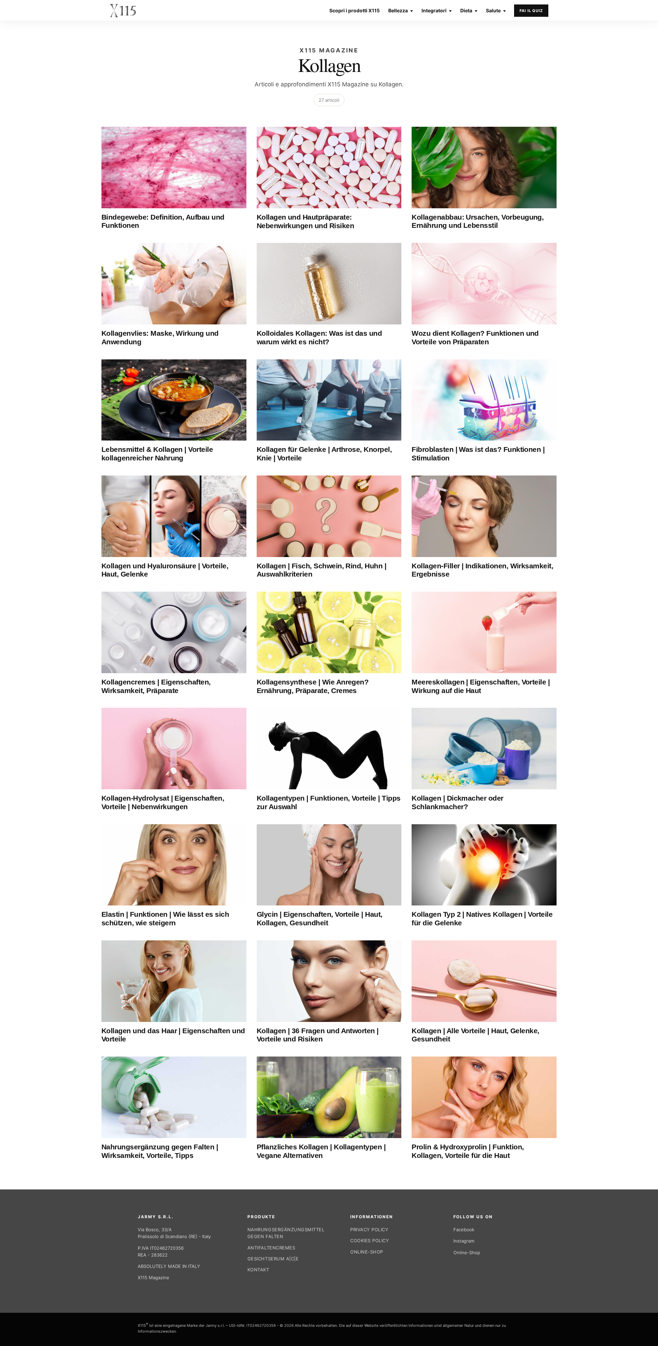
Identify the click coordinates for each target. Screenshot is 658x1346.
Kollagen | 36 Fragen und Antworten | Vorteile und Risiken (318, 1035)
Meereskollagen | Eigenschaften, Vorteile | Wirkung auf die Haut (481, 686)
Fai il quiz (531, 10)
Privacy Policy (369, 1229)
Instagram (463, 1241)
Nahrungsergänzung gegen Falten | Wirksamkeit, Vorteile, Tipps (159, 1151)
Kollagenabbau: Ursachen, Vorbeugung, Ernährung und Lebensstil (478, 221)
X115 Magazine (153, 1277)
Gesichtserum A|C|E (272, 1258)
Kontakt (258, 1269)
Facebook (463, 1229)
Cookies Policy (369, 1240)
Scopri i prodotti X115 (354, 10)
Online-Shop (366, 1252)
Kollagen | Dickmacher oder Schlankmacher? (457, 802)
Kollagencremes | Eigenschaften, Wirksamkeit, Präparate (156, 686)
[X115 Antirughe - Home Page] (123, 10)
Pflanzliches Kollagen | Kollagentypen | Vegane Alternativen (321, 1151)
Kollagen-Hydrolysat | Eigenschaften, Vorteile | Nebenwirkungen (162, 802)
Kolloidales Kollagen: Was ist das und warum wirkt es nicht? (319, 337)
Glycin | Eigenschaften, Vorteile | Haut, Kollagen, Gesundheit (319, 918)
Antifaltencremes (271, 1247)
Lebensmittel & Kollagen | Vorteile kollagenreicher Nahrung (157, 453)
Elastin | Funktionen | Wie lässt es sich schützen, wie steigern (165, 918)
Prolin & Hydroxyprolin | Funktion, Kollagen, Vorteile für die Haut (468, 1151)
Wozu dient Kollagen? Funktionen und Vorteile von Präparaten (475, 337)
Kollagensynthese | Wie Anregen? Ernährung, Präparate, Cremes (313, 686)
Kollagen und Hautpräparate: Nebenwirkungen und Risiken (305, 221)
